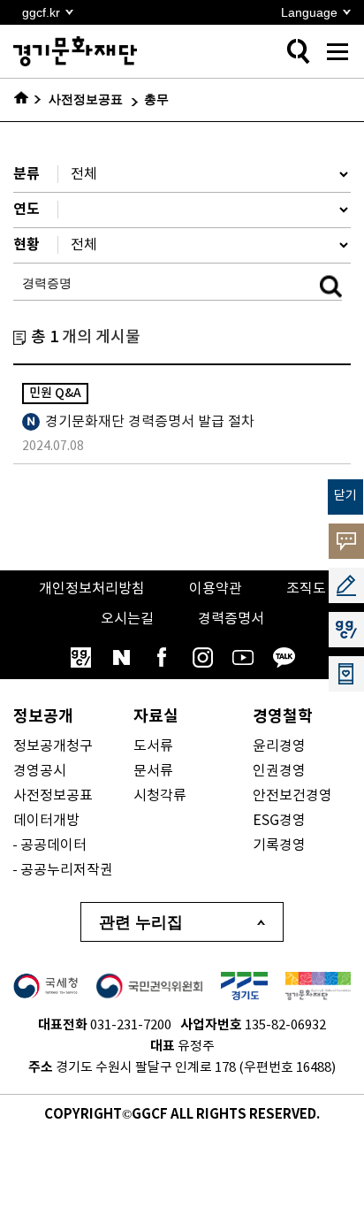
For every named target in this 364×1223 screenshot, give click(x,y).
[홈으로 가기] (28, 100)
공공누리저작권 (66, 870)
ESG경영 (279, 821)
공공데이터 (53, 845)
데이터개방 (46, 821)
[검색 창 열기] (297, 51)
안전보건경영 (292, 796)
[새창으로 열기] (45, 986)
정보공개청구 (53, 746)
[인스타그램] (202, 657)
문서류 (153, 771)
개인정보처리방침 (92, 589)
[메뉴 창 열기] (337, 51)
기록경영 (279, 845)
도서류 (153, 746)
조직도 (306, 589)
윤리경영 (279, 746)
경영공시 (39, 771)
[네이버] (121, 657)
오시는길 (127, 619)
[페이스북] (161, 657)
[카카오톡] (283, 657)
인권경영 (279, 771)
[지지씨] (80, 657)
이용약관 (215, 589)
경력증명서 (231, 619)
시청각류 (159, 796)
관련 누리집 (141, 922)
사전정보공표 (53, 796)
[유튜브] (242, 657)
